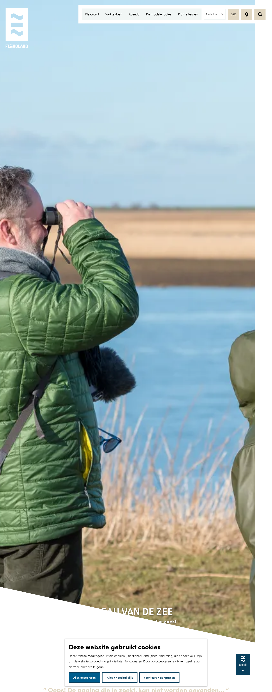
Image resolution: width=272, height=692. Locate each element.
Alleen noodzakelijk (120, 677)
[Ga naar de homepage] (17, 28)
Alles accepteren (84, 677)
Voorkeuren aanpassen (159, 677)
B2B (233, 14)
